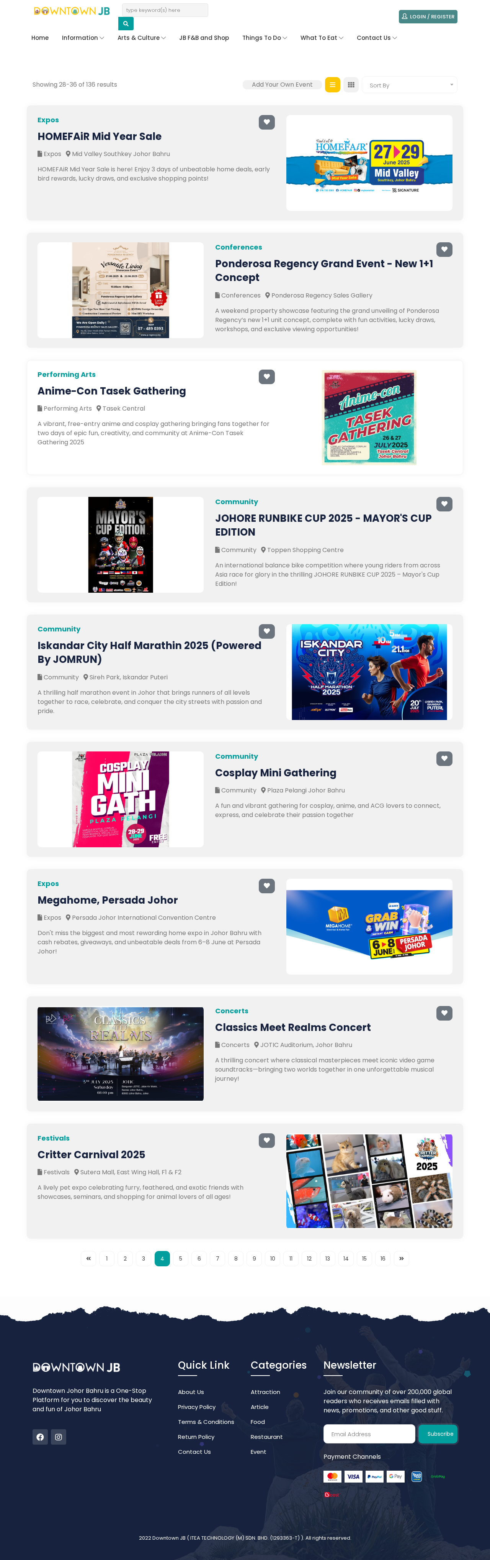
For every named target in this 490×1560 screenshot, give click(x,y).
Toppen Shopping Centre (305, 550)
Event (258, 1452)
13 (327, 1258)
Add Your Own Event (282, 84)
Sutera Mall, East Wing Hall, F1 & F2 (130, 1172)
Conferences (240, 295)
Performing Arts (67, 408)
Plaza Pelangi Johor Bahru (305, 790)
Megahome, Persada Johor (108, 900)
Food (258, 1422)
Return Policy (196, 1437)
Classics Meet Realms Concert (293, 1027)
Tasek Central (123, 408)
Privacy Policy (197, 1407)
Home (40, 38)
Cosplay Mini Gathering (275, 773)
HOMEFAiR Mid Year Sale (100, 136)
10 (272, 1258)
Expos (51, 154)
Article (260, 1407)
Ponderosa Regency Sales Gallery (321, 295)
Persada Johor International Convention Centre (143, 917)
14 (346, 1258)
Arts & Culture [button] (139, 38)
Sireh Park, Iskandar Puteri (128, 677)
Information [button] (81, 38)
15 (364, 1258)
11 (290, 1258)
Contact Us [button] (374, 38)
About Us (191, 1392)
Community (238, 550)
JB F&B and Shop (204, 38)
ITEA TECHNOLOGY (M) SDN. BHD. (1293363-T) (245, 1538)
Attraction (265, 1392)
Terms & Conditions (206, 1422)
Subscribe (441, 1434)
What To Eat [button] (320, 38)
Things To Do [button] (262, 38)
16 (383, 1258)
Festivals (56, 1172)
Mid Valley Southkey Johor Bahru (120, 154)
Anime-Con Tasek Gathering (112, 391)
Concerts (235, 1045)
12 (309, 1258)
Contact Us (194, 1452)
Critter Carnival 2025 (91, 1155)
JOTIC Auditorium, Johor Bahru (305, 1045)
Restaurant (267, 1437)
